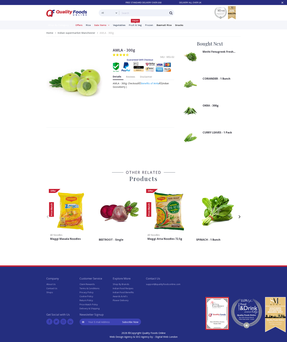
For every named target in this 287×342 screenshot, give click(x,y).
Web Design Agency (121, 336)
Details (117, 76)
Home (49, 32)
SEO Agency (142, 336)
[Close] (282, 3)
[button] (121, 55)
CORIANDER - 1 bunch (216, 78)
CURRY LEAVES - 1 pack (217, 132)
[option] (70, 215)
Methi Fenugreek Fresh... (219, 52)
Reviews (130, 76)
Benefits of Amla (150, 83)
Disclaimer (146, 76)
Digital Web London (166, 336)
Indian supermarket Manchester (76, 32)
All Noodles (56, 234)
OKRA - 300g (211, 105)
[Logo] (67, 19)
